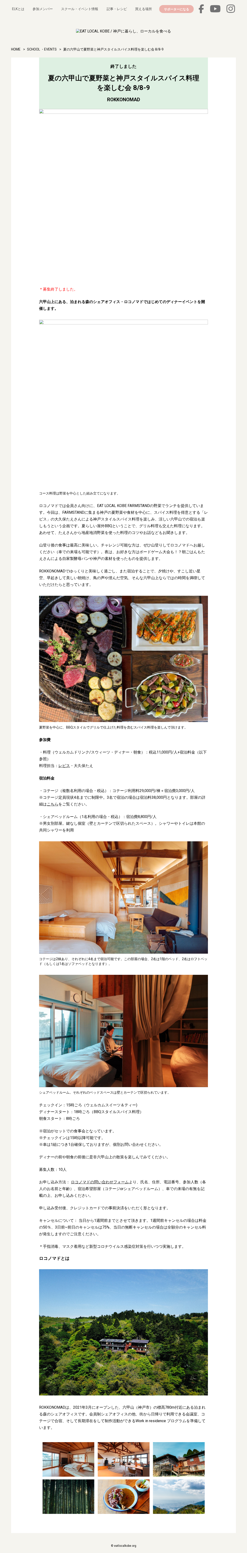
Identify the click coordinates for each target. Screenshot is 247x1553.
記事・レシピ (117, 9)
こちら (52, 804)
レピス (64, 765)
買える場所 (143, 9)
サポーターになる (176, 9)
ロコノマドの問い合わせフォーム (100, 1182)
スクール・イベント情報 (79, 9)
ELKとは (18, 9)
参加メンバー (43, 9)
